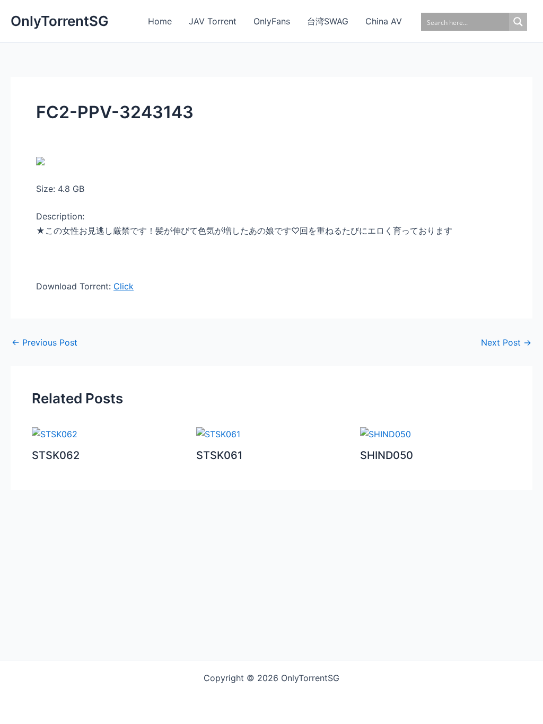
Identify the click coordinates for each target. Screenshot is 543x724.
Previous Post (44, 342)
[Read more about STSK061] (218, 433)
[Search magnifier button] (518, 22)
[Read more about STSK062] (54, 433)
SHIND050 (386, 455)
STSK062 (56, 455)
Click (123, 286)
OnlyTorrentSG (60, 21)
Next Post (506, 342)
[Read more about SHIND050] (385, 433)
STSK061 (219, 455)
